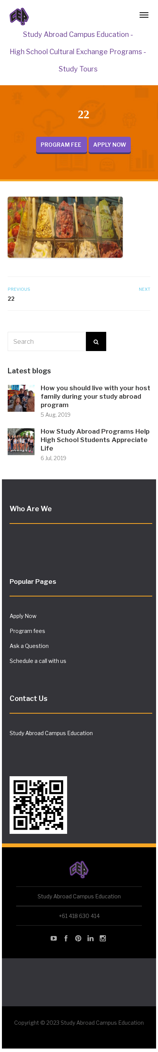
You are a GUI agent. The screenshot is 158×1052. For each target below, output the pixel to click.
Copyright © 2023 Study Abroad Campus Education (79, 1022)
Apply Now (23, 616)
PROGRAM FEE (61, 144)
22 (11, 298)
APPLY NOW (109, 144)
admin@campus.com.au (40, 746)
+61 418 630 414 (79, 916)
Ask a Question (29, 646)
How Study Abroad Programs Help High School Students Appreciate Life (95, 439)
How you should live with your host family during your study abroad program (95, 396)
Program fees (27, 631)
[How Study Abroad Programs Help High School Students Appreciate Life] (21, 441)
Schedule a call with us (38, 661)
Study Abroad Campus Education (51, 733)
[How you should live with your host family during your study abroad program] (21, 398)
